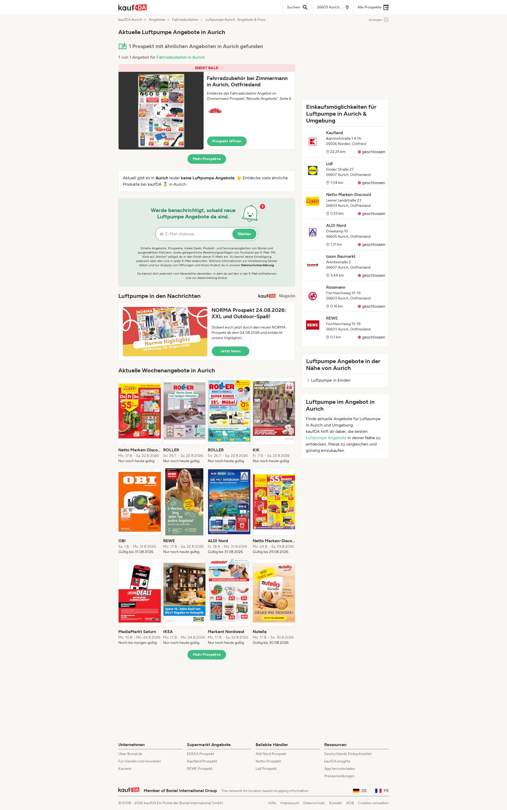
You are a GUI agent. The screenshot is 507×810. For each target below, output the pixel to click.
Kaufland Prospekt (202, 761)
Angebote (157, 20)
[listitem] (139, 420)
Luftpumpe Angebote (326, 437)
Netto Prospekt (268, 761)
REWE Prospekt (200, 768)
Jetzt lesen (230, 351)
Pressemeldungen (339, 776)
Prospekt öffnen (226, 141)
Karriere (125, 768)
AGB (350, 803)
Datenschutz (314, 803)
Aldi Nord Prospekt (271, 754)
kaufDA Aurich (130, 20)
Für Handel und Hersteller (139, 761)
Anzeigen (375, 20)
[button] (206, 107)
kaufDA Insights (337, 761)
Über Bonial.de (130, 754)
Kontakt (335, 803)
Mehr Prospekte (207, 159)
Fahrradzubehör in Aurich (181, 57)
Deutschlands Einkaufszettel (348, 754)
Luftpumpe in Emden (331, 380)
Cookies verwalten (373, 803)
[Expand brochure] (161, 110)
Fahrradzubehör (185, 20)
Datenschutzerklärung (257, 265)
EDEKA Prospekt (200, 754)
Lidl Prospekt (266, 768)
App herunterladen (339, 768)
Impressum (289, 803)
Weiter (244, 233)
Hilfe (272, 803)
